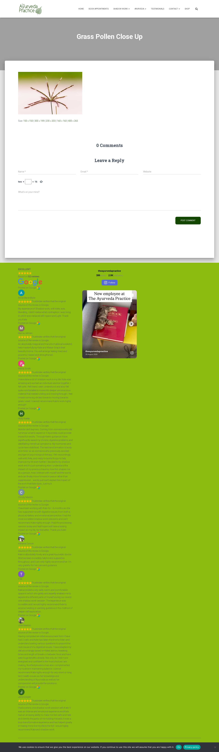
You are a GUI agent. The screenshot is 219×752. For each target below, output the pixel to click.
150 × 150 (28, 121)
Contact (173, 9)
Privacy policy (192, 747)
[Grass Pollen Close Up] (50, 93)
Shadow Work (120, 9)
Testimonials (157, 9)
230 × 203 (50, 121)
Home (81, 9)
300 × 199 (39, 121)
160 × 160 (62, 121)
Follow (112, 282)
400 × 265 (73, 121)
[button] (129, 9)
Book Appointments (99, 9)
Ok (178, 747)
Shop (187, 9)
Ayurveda (140, 9)
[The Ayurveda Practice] (31, 9)
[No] (215, 747)
